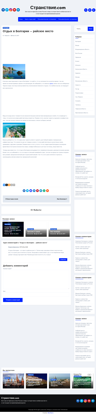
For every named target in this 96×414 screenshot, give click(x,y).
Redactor (7, 35)
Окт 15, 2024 (15, 233)
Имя (4, 291)
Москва (77, 77)
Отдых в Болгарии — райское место (28, 31)
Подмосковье (79, 93)
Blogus (49, 409)
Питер (77, 89)
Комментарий (7, 268)
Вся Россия (78, 53)
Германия (78, 57)
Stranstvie (30, 233)
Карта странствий (30, 19)
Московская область (81, 81)
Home (21, 19)
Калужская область (81, 69)
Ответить (63, 259)
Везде (77, 45)
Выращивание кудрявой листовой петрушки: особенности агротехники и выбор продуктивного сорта (82, 382)
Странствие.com (48, 8)
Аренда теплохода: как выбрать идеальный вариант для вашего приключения (84, 268)
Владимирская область (82, 49)
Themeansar (63, 409)
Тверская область (80, 109)
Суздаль (77, 101)
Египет (77, 61)
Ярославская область (81, 113)
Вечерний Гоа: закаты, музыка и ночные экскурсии (58, 384)
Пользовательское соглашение (47, 19)
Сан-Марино (79, 97)
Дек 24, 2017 (38, 233)
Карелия (77, 73)
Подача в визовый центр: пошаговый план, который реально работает (83, 193)
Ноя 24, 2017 (61, 233)
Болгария (6, 27)
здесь (51, 83)
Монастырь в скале (12, 199)
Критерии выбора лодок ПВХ (83, 254)
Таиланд (78, 105)
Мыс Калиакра (61, 199)
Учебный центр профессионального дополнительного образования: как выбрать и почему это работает (83, 170)
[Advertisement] (23, 51)
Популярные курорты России (84, 243)
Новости (77, 85)
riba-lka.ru (50, 413)
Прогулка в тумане (33, 232)
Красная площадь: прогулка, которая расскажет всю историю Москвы (83, 160)
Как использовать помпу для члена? (82, 259)
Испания (77, 65)
